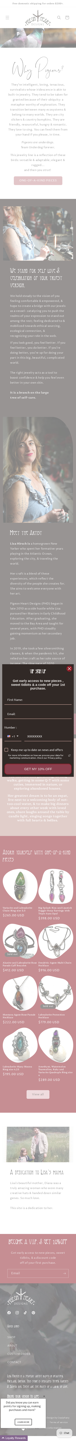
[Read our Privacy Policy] (69, 755)
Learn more (23, 1422)
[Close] (69, 668)
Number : (10, 727)
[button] (27, 1438)
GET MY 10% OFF (38, 769)
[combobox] (12, 736)
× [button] (44, 1396)
